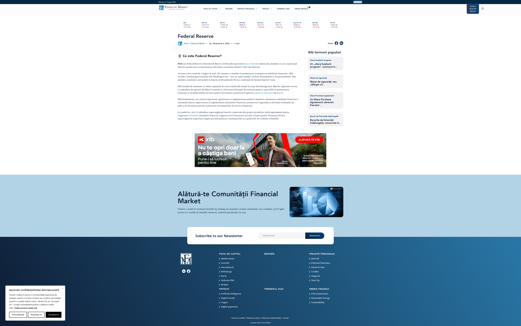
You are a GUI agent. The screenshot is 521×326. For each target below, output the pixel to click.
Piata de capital (211, 9)
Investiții (225, 263)
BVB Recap (226, 271)
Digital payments (229, 306)
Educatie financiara (320, 263)
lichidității (193, 115)
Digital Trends (228, 298)
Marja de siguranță (318, 78)
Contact (286, 318)
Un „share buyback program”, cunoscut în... (323, 65)
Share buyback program (320, 60)
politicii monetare (264, 93)
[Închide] (62, 288)
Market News (227, 258)
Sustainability (317, 302)
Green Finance (301, 9)
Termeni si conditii (238, 318)
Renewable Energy (320, 298)
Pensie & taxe (318, 267)
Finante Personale (246, 9)
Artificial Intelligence (231, 293)
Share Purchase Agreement (322, 95)
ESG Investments (319, 293)
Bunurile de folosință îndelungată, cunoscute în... (325, 121)
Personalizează (18, 314)
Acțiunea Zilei (227, 280)
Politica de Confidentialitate (271, 318)
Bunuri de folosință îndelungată (324, 116)
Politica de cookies (253, 318)
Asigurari (315, 276)
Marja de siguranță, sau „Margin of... (323, 83)
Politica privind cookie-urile (26, 308)
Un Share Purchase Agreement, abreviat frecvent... (321, 102)
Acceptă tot (54, 314)
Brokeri (228, 9)
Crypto (224, 302)
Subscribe (358, 2)
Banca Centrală (251, 63)
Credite (315, 271)
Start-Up (315, 280)
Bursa (223, 276)
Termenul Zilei (283, 9)
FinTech (265, 9)
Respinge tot (36, 314)
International (227, 267)
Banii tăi (315, 258)
